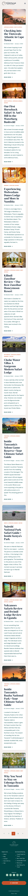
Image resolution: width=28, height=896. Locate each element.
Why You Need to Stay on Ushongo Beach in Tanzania (13, 781)
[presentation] (14, 17)
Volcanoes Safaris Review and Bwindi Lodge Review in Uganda (13, 611)
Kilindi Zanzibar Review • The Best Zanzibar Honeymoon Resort (12, 283)
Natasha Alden (9, 43)
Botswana (7, 354)
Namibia (6, 185)
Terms (16, 893)
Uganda (6, 600)
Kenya (6, 523)
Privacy (12, 893)
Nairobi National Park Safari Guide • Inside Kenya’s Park (13, 533)
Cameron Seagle (10, 125)
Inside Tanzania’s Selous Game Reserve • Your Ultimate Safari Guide (13, 449)
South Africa (18, 27)
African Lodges (8, 27)
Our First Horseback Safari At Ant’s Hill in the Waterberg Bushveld (13, 114)
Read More (8, 77)
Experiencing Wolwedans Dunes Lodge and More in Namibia (12, 195)
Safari (6, 102)
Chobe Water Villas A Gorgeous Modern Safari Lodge (13, 366)
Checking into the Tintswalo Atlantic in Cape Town (14, 35)
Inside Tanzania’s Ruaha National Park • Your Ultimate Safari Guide (13, 697)
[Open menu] (25, 3)
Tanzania (6, 270)
